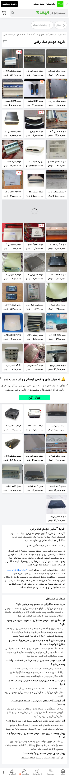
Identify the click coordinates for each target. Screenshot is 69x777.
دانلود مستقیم (9, 4)
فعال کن (34, 397)
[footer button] (3, 772)
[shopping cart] (3, 13)
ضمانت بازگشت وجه (17, 570)
